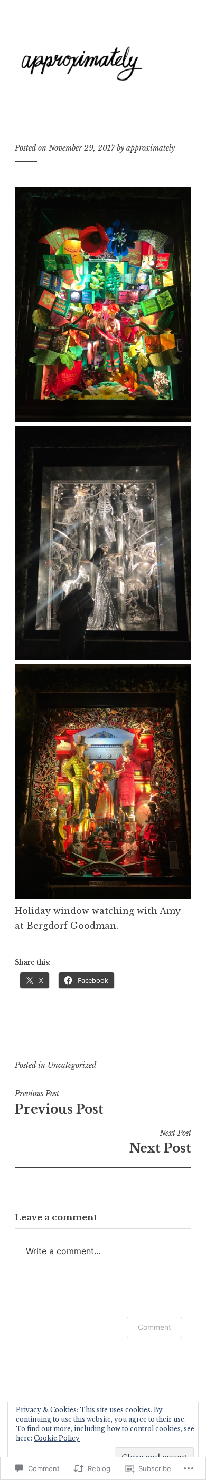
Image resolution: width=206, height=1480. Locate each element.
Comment (154, 1327)
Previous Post (59, 1102)
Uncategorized (72, 1065)
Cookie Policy (57, 1438)
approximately (150, 148)
